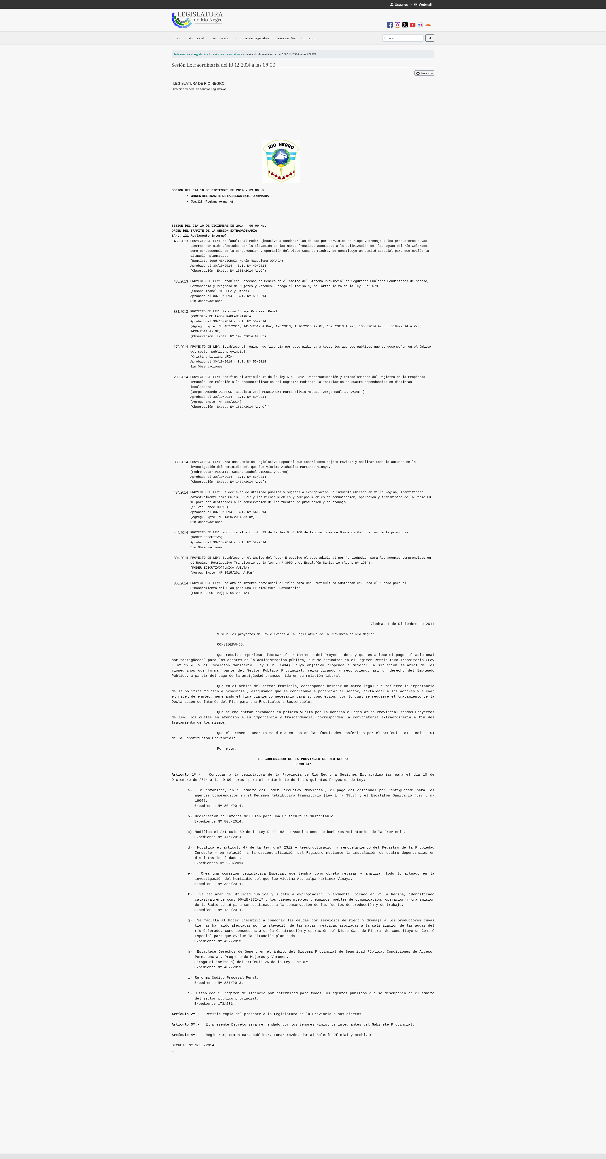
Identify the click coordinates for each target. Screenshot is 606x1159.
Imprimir (426, 73)
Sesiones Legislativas (226, 54)
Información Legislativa (252, 38)
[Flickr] (421, 24)
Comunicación (221, 38)
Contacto (308, 38)
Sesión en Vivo (287, 38)
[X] (406, 24)
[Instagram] (398, 24)
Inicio (178, 38)
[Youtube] (413, 24)
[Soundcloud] (428, 24)
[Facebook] (391, 24)
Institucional (194, 38)
